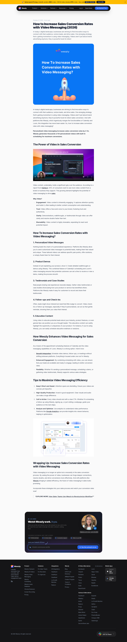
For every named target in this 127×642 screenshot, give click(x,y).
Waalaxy (80, 598)
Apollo (80, 620)
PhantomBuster (95, 615)
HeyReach (54, 572)
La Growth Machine (96, 601)
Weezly (36, 481)
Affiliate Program (69, 576)
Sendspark (81, 569)
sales (53, 193)
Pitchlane (81, 574)
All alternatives (99, 566)
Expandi (93, 595)
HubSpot (45, 188)
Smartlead (54, 577)
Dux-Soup (94, 612)
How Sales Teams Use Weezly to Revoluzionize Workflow (70, 496)
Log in (81, 8)
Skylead (80, 609)
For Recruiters (42, 572)
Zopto (93, 609)
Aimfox (93, 604)
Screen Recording (29, 592)
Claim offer (101, 2)
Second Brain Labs (83, 623)
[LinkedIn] (12, 581)
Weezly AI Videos (29, 572)
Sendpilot (94, 607)
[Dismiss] (125, 2)
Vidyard (80, 572)
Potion (80, 577)
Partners (52, 8)
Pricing (71, 8)
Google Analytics (52, 411)
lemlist (80, 601)
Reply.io (53, 585)
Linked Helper (82, 615)
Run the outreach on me (89, 547)
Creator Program (69, 579)
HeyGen (93, 580)
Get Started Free (102, 8)
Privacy (67, 587)
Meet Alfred (81, 612)
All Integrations (55, 569)
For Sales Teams (42, 569)
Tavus (80, 580)
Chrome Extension (29, 589)
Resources (62, 8)
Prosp (80, 607)
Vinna (80, 583)
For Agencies (41, 574)
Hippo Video (95, 572)
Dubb (79, 585)
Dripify (93, 598)
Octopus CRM (95, 618)
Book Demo (88, 8)
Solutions (43, 8)
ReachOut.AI (81, 588)
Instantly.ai (54, 574)
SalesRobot (81, 618)
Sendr (93, 574)
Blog (66, 569)
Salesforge (94, 620)
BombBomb (94, 585)
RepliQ (93, 583)
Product (34, 8)
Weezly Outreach (29, 569)
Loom (93, 569)
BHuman (93, 577)
